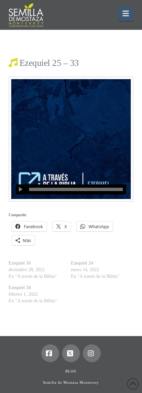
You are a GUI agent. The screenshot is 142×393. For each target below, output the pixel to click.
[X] (71, 353)
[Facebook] (50, 353)
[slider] (76, 189)
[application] (71, 189)
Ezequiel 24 (82, 263)
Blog (71, 371)
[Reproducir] (21, 189)
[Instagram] (92, 353)
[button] (126, 14)
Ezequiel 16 (20, 263)
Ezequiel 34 (20, 287)
